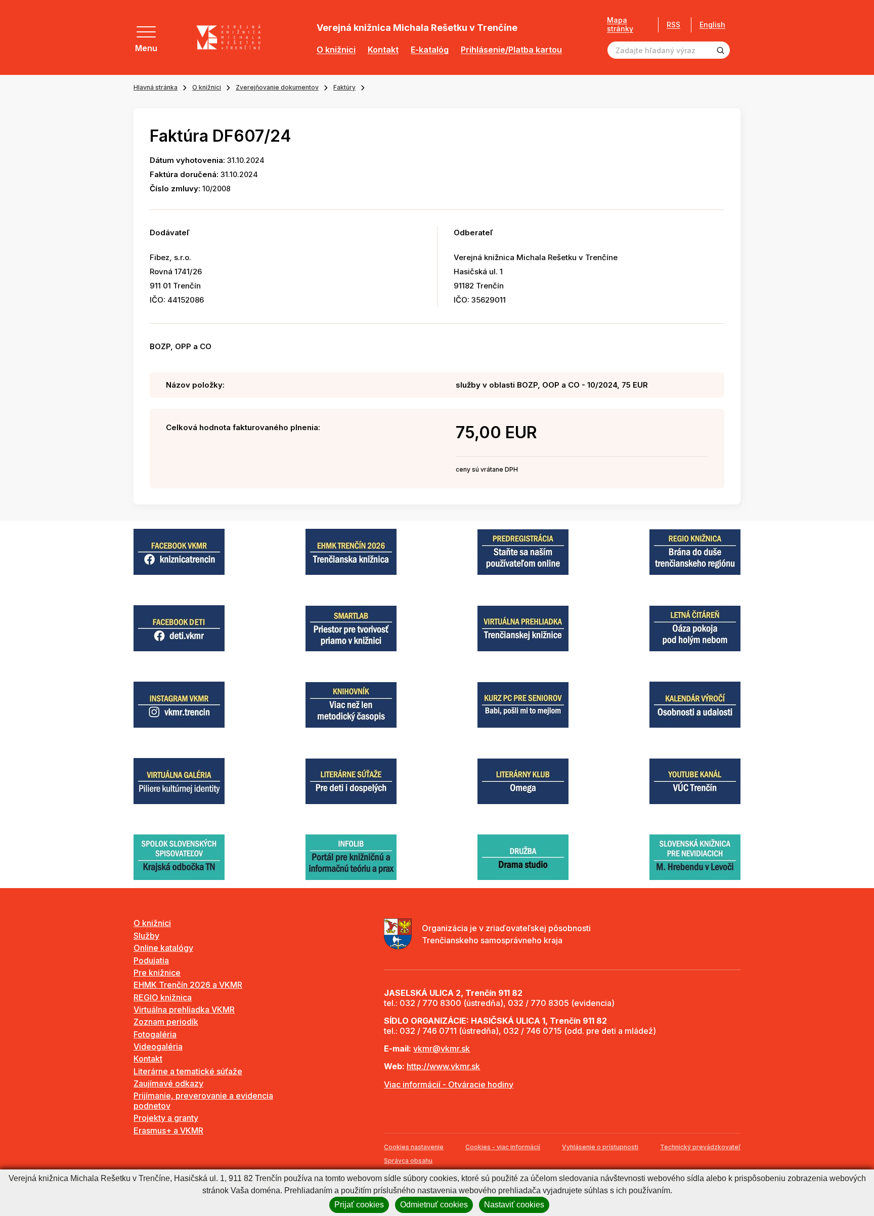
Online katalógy (163, 948)
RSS (673, 24)
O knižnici (336, 50)
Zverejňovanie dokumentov (277, 87)
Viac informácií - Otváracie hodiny (448, 1084)
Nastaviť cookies (514, 1204)
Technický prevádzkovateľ (700, 1147)
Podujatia (151, 960)
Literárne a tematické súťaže (188, 1071)
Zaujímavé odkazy (168, 1083)
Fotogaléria (155, 1034)
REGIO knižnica (163, 997)
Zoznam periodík (166, 1022)
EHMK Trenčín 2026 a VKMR (188, 985)
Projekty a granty (166, 1118)
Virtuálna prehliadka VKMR (184, 1009)
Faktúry (344, 87)
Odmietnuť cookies (434, 1204)
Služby (146, 936)
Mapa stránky (620, 24)
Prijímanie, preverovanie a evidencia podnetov (203, 1100)
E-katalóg (430, 50)
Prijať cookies (359, 1204)
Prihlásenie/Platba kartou (511, 50)
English (712, 25)
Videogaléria (158, 1046)
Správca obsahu (408, 1160)
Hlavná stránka (156, 87)
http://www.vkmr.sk (443, 1066)
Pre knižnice (157, 973)
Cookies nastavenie (414, 1147)
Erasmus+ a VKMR (168, 1130)
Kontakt (383, 50)
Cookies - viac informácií (502, 1147)
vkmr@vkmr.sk (441, 1048)
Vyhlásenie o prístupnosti (600, 1147)
